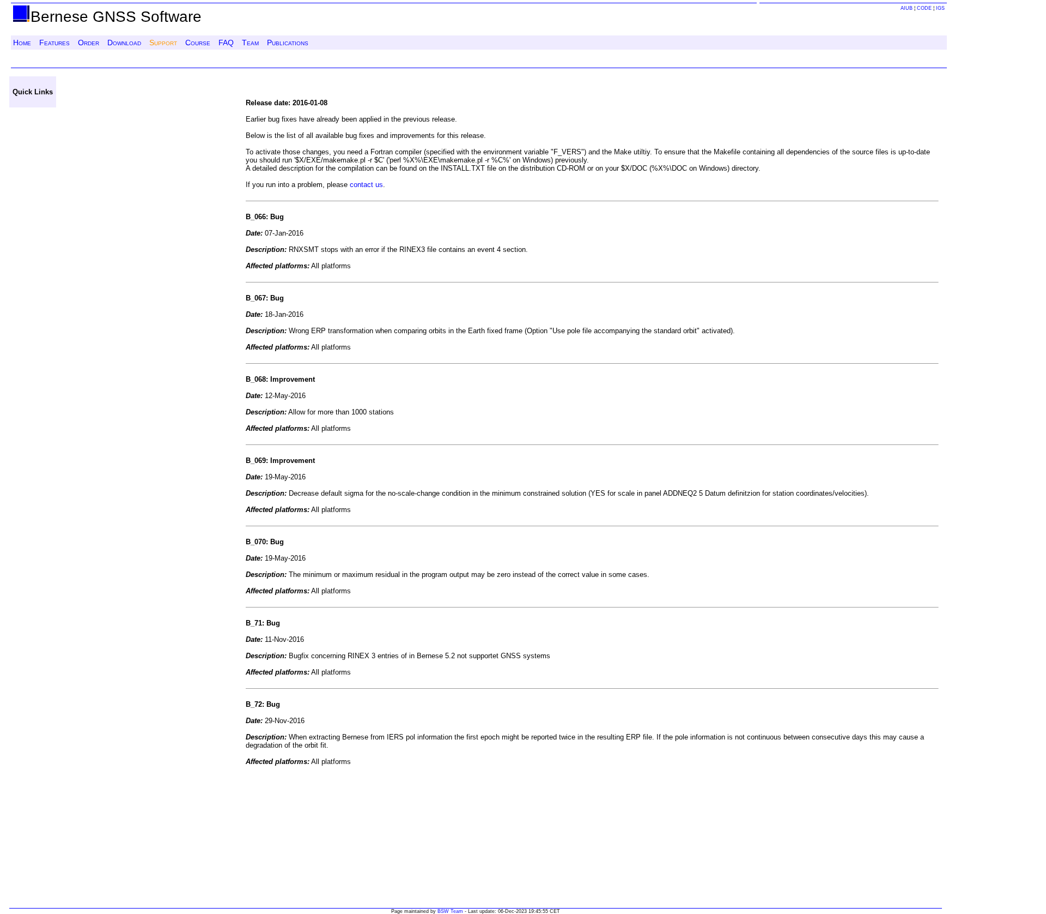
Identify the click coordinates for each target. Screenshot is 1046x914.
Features (54, 42)
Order (88, 42)
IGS (940, 8)
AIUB (907, 8)
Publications (287, 42)
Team (250, 42)
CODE (924, 8)
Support (163, 42)
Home (22, 42)
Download (124, 42)
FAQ (226, 42)
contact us (366, 185)
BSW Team (450, 911)
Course (197, 42)
